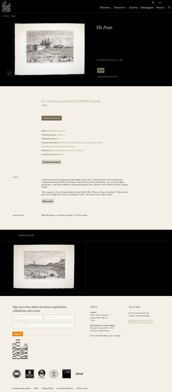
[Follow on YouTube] (146, 322)
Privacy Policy (47, 388)
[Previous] (17, 49)
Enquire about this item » (108, 76)
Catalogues (147, 7)
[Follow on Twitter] (142, 322)
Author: (45, 131)
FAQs (36, 388)
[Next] (81, 49)
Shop (13, 16)
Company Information (21, 388)
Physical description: (50, 143)
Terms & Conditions (65, 388)
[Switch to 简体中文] (165, 3)
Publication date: (49, 139)
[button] (153, 2)
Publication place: (49, 135)
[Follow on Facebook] (130, 322)
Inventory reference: (50, 154)
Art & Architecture (51, 118)
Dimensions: (47, 150)
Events (133, 7)
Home (6, 16)
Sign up (17, 334)
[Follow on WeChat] (151, 322)
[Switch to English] (159, 3)
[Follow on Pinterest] (138, 322)
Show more (48, 201)
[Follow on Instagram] (134, 322)
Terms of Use (82, 388)
